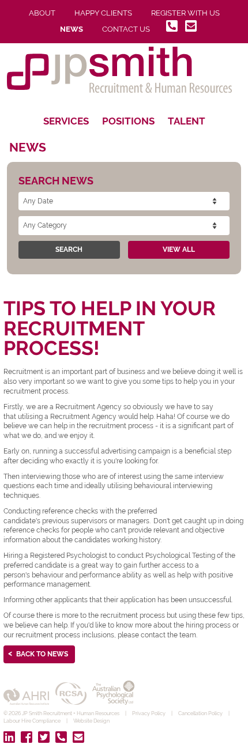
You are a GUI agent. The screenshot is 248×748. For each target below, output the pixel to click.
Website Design (91, 721)
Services (66, 121)
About (42, 13)
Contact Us (126, 29)
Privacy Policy (149, 713)
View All (179, 249)
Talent (186, 121)
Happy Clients (103, 13)
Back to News (42, 654)
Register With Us (185, 13)
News (71, 29)
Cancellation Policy (200, 713)
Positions (128, 121)
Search (68, 249)
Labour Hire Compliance (32, 721)
